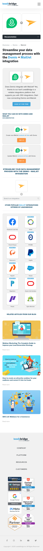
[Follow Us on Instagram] (14, 540)
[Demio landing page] (12, 22)
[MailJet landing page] (31, 22)
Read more (6, 350)
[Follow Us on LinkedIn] (21, 540)
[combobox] (21, 198)
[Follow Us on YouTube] (28, 540)
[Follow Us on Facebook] (7, 540)
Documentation (10, 37)
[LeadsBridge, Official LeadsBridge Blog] (10, 4)
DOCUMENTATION (8, 118)
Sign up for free (21, 104)
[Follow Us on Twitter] (36, 540)
